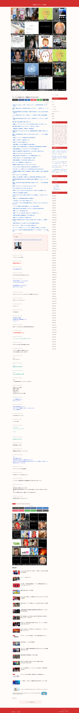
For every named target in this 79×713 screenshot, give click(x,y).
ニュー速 (14, 503)
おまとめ (55, 178)
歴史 (26, 503)
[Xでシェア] (15, 100)
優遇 (17, 503)
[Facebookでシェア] (21, 100)
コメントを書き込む (30, 702)
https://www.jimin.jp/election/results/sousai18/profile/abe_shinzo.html (28, 239)
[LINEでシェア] (40, 100)
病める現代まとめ (57, 189)
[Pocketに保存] (33, 100)
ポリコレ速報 (56, 186)
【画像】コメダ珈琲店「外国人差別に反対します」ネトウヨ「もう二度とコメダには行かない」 (59, 152)
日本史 (23, 503)
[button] (46, 100)
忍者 (20, 503)
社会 (29, 503)
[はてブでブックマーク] (27, 100)
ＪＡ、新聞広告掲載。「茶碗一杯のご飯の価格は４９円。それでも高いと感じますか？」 (59, 171)
